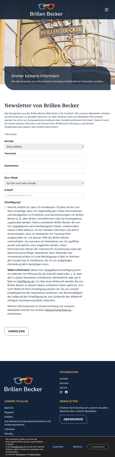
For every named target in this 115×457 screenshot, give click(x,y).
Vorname (10, 153)
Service (63, 387)
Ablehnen (77, 446)
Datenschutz (35, 454)
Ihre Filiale (11, 177)
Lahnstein (9, 429)
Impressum (21, 454)
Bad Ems (9, 407)
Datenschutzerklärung (58, 310)
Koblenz (8, 416)
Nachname (11, 165)
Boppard (9, 412)
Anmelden (16, 331)
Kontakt (64, 378)
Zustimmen (58, 446)
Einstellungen (98, 446)
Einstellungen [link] (17, 446)
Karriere (64, 383)
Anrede (9, 141)
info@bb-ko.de (25, 281)
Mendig (8, 433)
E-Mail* (8, 190)
